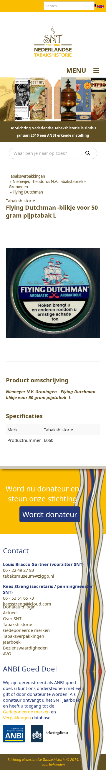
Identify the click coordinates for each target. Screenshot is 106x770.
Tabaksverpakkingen (23, 636)
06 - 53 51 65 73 (18, 598)
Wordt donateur (49, 514)
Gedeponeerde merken (26, 630)
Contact (40, 17)
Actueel (10, 612)
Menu (76, 70)
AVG (7, 654)
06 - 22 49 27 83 (18, 570)
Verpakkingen (17, 717)
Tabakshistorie (17, 624)
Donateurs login (69, 17)
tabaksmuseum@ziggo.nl (28, 576)
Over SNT (19, 17)
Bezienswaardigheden (25, 648)
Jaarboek (12, 642)
